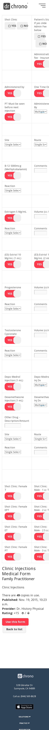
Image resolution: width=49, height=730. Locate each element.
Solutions (24, 717)
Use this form (15, 622)
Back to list (14, 629)
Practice (23, 723)
